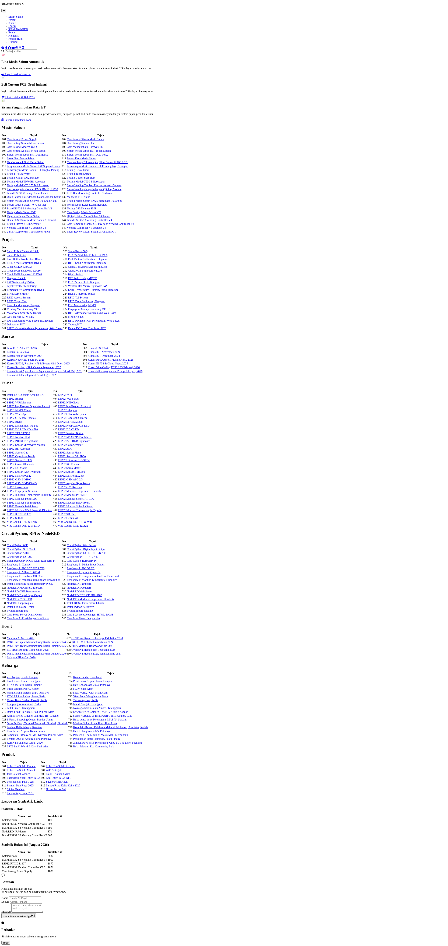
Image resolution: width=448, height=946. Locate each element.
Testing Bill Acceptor (18, 173)
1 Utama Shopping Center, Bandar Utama (30, 719)
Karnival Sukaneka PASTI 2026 (25, 742)
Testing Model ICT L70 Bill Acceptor (28, 185)
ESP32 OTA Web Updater (72, 414)
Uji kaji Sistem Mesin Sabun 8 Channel (88, 216)
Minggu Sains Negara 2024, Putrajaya (28, 692)
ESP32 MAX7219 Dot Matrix (75, 437)
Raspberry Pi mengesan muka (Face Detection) (93, 576)
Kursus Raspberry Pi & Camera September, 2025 (34, 367)
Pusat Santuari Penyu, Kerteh (23, 688)
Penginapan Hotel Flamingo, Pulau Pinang (96, 738)
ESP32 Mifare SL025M (71, 475)
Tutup (6, 942)
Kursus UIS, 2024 (98, 348)
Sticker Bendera (15, 789)
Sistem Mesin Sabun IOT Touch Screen (89, 150)
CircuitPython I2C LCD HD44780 (86, 552)
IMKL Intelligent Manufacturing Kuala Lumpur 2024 (36, 642)
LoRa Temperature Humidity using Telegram (93, 289)
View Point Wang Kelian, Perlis (90, 696)
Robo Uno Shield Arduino (60, 766)
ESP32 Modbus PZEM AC (22, 498)
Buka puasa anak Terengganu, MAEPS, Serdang (100, 719)
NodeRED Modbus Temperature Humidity (90, 599)
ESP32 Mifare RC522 (19, 475)
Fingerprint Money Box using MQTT (89, 309)
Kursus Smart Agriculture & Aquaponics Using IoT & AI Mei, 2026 (44, 371)
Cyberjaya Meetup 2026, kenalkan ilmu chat (95, 653)
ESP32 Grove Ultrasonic (20, 464)
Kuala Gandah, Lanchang (87, 677)
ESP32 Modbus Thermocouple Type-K (80, 510)
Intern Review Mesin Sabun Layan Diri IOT (91, 231)
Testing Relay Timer (78, 169)
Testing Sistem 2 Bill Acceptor (23, 223)
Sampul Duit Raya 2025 (20, 785)
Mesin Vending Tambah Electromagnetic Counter (94, 185)
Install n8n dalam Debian (20, 606)
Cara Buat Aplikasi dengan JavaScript (28, 618)
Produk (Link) (16, 38)
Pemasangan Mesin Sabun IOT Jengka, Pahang (33, 169)
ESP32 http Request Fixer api (74, 406)
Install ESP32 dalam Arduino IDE (25, 394)
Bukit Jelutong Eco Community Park (93, 746)
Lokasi (5, 901)
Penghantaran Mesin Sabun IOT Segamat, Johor (33, 166)
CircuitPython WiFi (17, 545)
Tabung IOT (75, 324)
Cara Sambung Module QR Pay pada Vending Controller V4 (100, 223)
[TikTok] (6, 47)
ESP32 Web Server (68, 398)
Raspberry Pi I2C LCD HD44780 (25, 568)
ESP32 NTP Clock (68, 402)
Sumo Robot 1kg (16, 255)
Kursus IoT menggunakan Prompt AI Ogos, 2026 (115, 371)
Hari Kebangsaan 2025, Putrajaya (91, 731)
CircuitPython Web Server (81, 545)
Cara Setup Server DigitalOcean (24, 614)
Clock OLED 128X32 (19, 266)
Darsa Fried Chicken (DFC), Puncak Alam (30, 711)
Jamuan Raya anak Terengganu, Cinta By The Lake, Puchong (107, 742)
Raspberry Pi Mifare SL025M (23, 572)
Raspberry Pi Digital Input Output (85, 564)
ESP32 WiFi (65, 394)
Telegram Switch (16, 278)
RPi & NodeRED (18, 29)
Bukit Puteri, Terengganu (21, 707)
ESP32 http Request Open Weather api (28, 406)
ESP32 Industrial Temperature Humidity (29, 494)
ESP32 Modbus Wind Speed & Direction (29, 510)
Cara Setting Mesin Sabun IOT (84, 212)
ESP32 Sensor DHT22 (19, 460)
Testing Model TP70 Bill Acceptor (26, 181)
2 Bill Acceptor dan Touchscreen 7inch (28, 231)
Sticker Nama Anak (57, 781)
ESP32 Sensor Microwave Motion (26, 444)
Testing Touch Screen (79, 173)
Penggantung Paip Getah (20, 781)
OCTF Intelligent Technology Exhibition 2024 (97, 638)
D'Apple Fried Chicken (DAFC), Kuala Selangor (100, 711)
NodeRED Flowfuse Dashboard (25, 587)
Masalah (6, 911)
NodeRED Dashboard (79, 583)
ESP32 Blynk (14, 421)
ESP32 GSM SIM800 (19, 479)
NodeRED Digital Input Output (24, 595)
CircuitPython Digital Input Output (86, 549)
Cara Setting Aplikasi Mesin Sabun (26, 150)
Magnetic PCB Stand (78, 196)
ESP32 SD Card (67, 514)
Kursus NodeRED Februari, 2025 (25, 359)
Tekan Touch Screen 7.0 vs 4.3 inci (26, 204)
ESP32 (12, 26)
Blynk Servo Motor (17, 293)
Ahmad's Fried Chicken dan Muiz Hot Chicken (33, 715)
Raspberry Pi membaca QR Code (25, 576)
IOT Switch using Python (21, 282)
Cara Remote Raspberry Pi (81, 560)
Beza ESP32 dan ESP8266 (22, 348)
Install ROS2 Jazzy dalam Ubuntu (85, 603)
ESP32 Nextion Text (18, 437)
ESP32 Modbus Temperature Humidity (79, 491)
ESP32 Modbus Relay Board (74, 502)
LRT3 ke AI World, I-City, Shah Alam (28, 746)
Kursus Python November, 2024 (25, 355)
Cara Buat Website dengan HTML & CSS (90, 614)
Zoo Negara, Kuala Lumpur (22, 677)
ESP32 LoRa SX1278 (70, 421)
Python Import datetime (80, 610)
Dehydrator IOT (16, 324)
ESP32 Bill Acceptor (18, 448)
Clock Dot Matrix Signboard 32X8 (87, 266)
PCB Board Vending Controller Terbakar (89, 193)
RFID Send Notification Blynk (24, 262)
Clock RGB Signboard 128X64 (24, 274)
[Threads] (16, 47)
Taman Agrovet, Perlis (85, 700)
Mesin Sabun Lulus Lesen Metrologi (87, 204)
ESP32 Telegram (67, 410)
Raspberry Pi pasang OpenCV (83, 572)
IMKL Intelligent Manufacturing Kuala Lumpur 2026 (36, 653)
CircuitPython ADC (18, 552)
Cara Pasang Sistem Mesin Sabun (85, 139)
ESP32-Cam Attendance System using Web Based (34, 328)
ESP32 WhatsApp (17, 414)
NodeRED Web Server (79, 591)
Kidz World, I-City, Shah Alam (90, 692)
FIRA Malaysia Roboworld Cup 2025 (92, 645)
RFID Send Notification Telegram (87, 262)
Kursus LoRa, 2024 (18, 351)
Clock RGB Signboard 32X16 (24, 270)
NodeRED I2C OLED (19, 599)
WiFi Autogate (54, 770)
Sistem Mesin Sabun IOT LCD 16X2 (87, 154)
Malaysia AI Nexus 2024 (20, 638)
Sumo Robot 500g (78, 251)
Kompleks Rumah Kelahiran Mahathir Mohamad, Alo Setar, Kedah (110, 727)
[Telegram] (2, 47)
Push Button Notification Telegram (87, 259)
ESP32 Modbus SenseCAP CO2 (76, 498)
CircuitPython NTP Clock (21, 549)
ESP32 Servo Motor (69, 467)
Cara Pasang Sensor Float (81, 143)
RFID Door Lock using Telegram (86, 301)
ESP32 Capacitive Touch (21, 456)
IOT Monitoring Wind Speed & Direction (30, 320)
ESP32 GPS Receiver (70, 487)
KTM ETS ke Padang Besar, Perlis (26, 696)
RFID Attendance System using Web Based (92, 312)
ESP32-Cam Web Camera (72, 417)
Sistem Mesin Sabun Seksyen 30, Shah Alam (32, 200)
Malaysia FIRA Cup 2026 (21, 657)
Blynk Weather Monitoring (22, 285)
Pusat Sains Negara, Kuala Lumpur (92, 681)
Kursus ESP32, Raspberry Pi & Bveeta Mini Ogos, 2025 (38, 363)
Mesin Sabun (15, 16)
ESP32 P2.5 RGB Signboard (74, 440)
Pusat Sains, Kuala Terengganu (24, 681)
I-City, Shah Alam (83, 688)
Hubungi (13, 41)
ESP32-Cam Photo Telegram (84, 282)
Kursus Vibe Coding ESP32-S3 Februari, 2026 (114, 367)
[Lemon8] (23, 47)
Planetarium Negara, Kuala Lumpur (26, 731)
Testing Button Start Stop (81, 177)
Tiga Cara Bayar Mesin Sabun (23, 216)
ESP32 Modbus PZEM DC (73, 494)
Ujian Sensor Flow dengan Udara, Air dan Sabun (34, 196)
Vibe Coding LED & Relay (22, 521)
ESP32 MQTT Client (19, 410)
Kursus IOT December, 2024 (104, 355)
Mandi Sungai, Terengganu (88, 704)
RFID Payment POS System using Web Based (94, 320)
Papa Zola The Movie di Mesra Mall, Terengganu (100, 734)
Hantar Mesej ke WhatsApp (17, 916)
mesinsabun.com (18, 74)
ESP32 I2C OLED (68, 429)
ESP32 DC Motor (17, 467)
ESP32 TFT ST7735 (18, 433)
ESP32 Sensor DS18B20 (72, 456)
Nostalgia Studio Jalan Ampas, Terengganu (97, 707)
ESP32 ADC (65, 448)
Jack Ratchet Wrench (18, 773)
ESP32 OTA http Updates (21, 417)
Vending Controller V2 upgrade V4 (26, 227)
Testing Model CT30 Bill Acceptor (86, 181)
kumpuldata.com (18, 119)
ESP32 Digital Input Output (22, 425)
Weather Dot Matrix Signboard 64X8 (88, 285)
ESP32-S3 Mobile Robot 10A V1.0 (87, 255)
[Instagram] (20, 47)
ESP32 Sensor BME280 (71, 471)
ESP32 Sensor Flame (69, 452)
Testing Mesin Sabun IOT (21, 212)
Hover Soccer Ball (56, 789)
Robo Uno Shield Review (21, 766)
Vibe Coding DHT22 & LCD (23, 525)
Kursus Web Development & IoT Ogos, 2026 (32, 375)
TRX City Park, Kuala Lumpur (24, 684)
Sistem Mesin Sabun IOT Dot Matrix (27, 154)
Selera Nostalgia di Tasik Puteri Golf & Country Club (102, 715)
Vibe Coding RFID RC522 (73, 525)
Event (11, 32)
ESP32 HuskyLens (17, 487)
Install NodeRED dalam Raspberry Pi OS (30, 583)
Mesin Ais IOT (76, 316)
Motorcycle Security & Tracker (24, 312)
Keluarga (13, 35)
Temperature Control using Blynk (25, 289)
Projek (12, 19)
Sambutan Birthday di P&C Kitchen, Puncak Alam (35, 734)
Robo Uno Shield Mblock (21, 770)
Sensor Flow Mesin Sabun (81, 158)
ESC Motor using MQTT (82, 305)
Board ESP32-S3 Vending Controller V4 (89, 220)
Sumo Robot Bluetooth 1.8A (23, 251)
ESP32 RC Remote (68, 464)
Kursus (12, 23)
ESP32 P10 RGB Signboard (22, 440)
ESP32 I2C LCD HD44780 (22, 429)
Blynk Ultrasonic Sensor (81, 293)
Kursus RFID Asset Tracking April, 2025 (110, 359)
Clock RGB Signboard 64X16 (85, 270)
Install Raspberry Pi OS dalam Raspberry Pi (31, 560)
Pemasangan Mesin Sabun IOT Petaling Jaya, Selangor (97, 166)
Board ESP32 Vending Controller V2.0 (28, 193)
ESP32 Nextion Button (70, 433)
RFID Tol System (78, 297)
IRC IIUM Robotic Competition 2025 (28, 649)
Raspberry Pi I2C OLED (80, 568)
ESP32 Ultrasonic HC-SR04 (74, 460)
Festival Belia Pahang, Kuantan (24, 727)
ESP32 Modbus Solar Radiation (75, 506)
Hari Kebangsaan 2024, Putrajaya (91, 684)
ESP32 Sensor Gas (17, 452)
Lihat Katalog (20, 97)
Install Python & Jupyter (80, 606)
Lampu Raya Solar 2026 (20, 793)
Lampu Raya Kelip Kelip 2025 (63, 785)
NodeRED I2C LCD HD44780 (84, 595)
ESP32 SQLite (15, 517)
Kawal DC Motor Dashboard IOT (87, 328)
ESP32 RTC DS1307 (19, 514)
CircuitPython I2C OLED (21, 556)
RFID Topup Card (17, 301)
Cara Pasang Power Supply (22, 139)
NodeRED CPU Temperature (23, 591)
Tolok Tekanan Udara (58, 773)
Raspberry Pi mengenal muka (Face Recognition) (34, 579)
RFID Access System (18, 297)
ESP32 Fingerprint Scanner (22, 491)
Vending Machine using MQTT (24, 309)
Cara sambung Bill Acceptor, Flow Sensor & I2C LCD (97, 162)
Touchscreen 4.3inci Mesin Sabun (25, 162)
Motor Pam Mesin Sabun (20, 158)
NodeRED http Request (20, 603)
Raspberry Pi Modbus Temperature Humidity (92, 579)
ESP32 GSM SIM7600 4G (22, 483)
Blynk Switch (75, 274)
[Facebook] (9, 47)
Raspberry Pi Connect (19, 564)
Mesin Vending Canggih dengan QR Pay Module (94, 189)
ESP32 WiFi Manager (19, 402)
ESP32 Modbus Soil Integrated (24, 502)
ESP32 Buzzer (15, 398)
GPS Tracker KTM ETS (20, 316)
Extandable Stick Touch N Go (23, 777)
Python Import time (17, 610)
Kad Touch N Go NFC (59, 777)
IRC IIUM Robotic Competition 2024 (92, 642)
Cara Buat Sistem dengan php (83, 618)
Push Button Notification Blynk (24, 259)
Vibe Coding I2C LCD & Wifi (75, 521)
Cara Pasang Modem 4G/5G (22, 146)
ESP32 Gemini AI (68, 517)
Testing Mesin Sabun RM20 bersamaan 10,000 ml (94, 200)
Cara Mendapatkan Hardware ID (85, 146)
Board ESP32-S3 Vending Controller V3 (29, 208)
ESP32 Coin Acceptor (70, 444)
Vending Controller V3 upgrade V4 (86, 227)
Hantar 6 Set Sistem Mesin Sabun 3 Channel (31, 220)
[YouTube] (13, 47)
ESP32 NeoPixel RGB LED (74, 425)
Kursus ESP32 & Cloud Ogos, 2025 (108, 363)
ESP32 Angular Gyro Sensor (74, 483)
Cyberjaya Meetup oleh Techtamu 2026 (93, 649)
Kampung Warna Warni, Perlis (24, 704)
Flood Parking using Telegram (23, 305)
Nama (4, 897)
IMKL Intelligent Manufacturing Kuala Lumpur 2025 (36, 645)
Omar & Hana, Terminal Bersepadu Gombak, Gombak (37, 723)
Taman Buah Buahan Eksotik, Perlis (27, 700)
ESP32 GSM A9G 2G (70, 479)
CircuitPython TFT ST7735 (82, 556)
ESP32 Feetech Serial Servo (22, 506)
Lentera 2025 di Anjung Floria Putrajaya (29, 738)
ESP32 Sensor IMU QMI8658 (24, 471)
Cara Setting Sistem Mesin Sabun (25, 143)
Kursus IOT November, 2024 (104, 351)
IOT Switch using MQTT (82, 278)
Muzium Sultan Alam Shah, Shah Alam (95, 723)
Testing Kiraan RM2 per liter (23, 177)
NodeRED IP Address (79, 587)
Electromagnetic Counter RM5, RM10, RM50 (32, 189)
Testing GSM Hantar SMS (81, 208)
